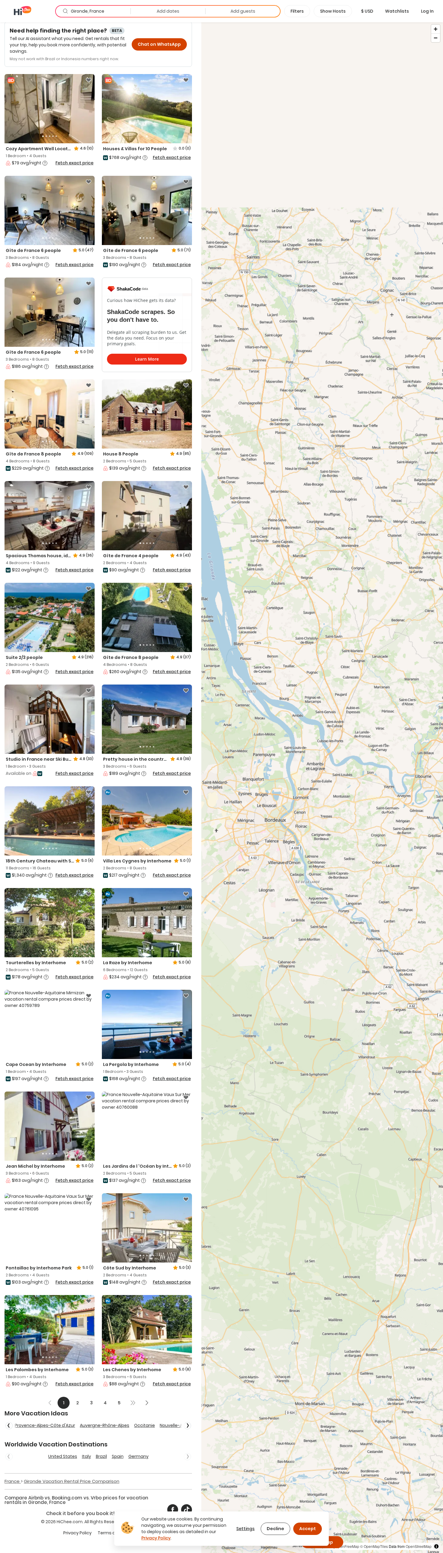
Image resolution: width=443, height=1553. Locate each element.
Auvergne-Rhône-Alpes (104, 1425)
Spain (118, 1456)
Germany (138, 1456)
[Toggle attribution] (436, 1546)
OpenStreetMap (419, 1546)
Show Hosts (333, 11)
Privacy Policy (77, 1533)
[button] (367, 11)
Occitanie (144, 1425)
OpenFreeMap (347, 1546)
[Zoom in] (435, 29)
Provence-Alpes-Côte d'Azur (45, 1425)
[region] (322, 787)
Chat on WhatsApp (159, 44)
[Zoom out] (435, 37)
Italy (86, 1456)
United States (62, 1456)
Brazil (101, 1456)
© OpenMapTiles (374, 1546)
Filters (297, 11)
